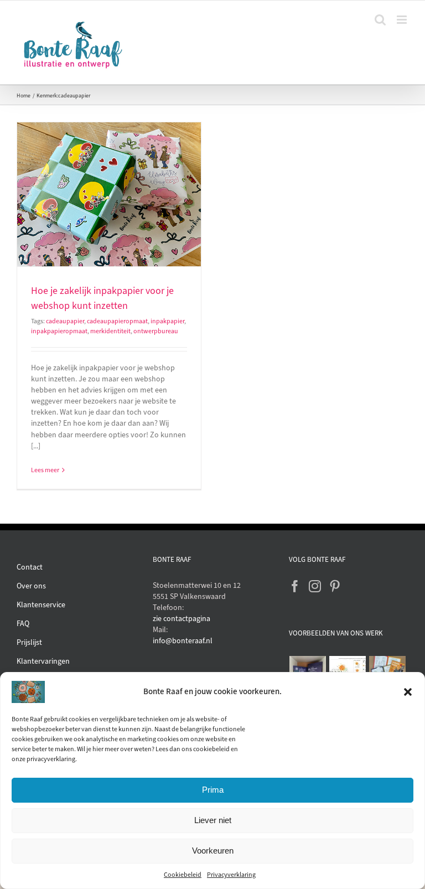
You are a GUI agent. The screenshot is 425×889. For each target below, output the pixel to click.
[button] (407, 691)
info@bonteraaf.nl (182, 640)
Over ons (31, 586)
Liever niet (212, 820)
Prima (213, 789)
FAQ (23, 623)
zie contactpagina (181, 618)
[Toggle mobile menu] (402, 19)
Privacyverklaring (231, 874)
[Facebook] (295, 586)
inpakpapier (167, 321)
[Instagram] (315, 586)
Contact (30, 567)
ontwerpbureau (155, 331)
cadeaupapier (65, 321)
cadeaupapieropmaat (117, 321)
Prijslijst (29, 642)
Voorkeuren (213, 850)
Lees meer (45, 470)
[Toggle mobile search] (380, 19)
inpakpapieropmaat (59, 331)
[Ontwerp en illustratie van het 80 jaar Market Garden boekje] (388, 670)
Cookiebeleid (182, 874)
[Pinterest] (335, 586)
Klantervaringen (43, 661)
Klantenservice (41, 604)
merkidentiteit (110, 331)
